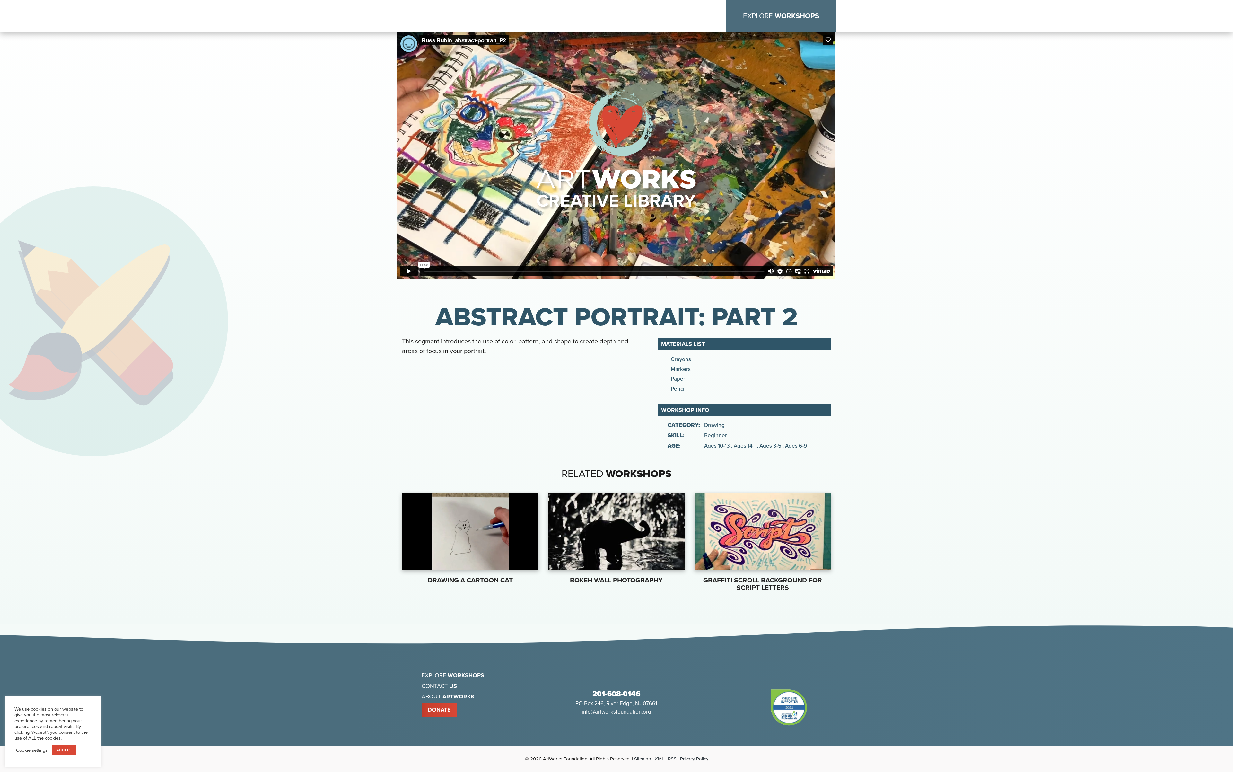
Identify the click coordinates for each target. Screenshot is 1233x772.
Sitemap (642, 759)
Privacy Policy (694, 759)
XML (659, 759)
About (448, 696)
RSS (672, 759)
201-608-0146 (616, 693)
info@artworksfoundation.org (616, 711)
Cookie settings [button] (32, 750)
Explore (453, 675)
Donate (439, 709)
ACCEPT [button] (64, 750)
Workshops (781, 16)
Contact (439, 685)
